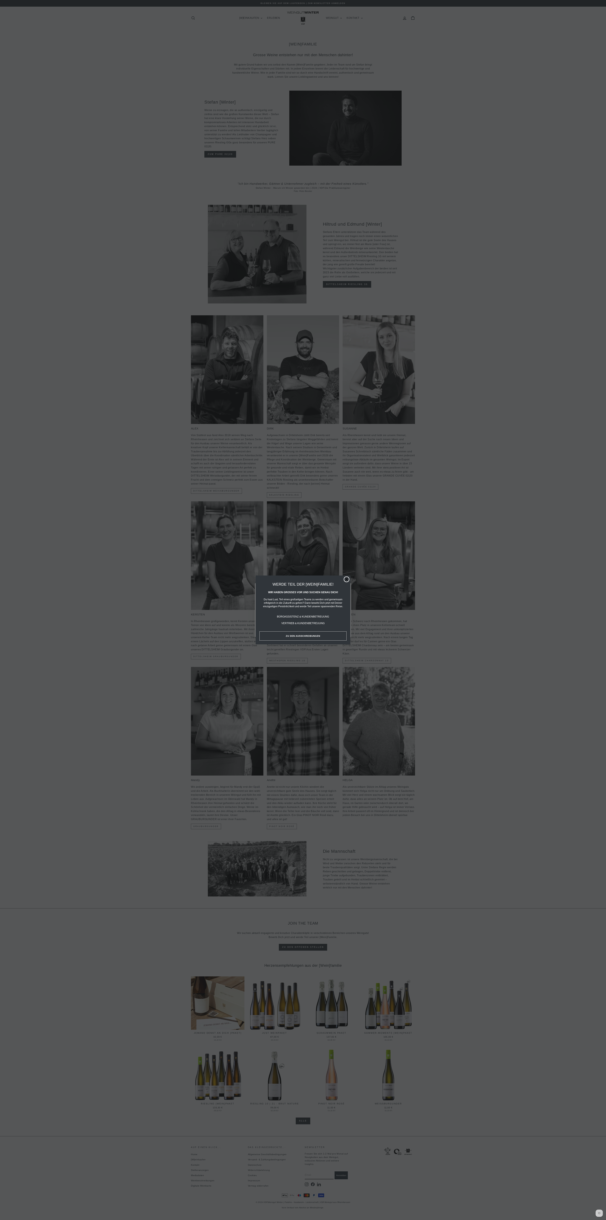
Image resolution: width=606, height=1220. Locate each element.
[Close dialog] (346, 579)
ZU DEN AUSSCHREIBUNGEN (303, 636)
